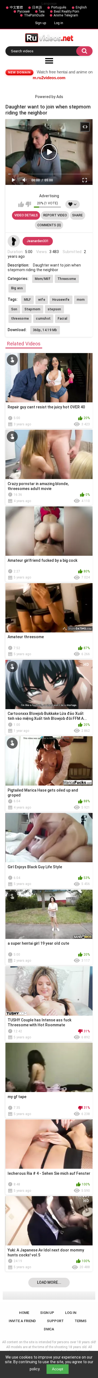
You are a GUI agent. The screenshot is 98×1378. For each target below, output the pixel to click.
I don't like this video (28, 204)
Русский (23, 11)
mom (81, 300)
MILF (27, 300)
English (81, 7)
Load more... (49, 1282)
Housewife (61, 300)
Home (24, 1313)
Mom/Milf (42, 279)
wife (41, 300)
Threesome (66, 279)
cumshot (43, 318)
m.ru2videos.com (49, 77)
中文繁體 (16, 7)
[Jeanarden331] (14, 241)
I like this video (21, 204)
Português (58, 7)
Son (14, 309)
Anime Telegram (66, 15)
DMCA (49, 1329)
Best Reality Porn (66, 11)
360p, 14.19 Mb (45, 330)
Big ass (17, 288)
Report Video (55, 215)
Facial (62, 318)
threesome (20, 318)
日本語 (37, 7)
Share (77, 215)
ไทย (42, 11)
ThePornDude (34, 15)
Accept (57, 1369)
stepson (54, 309)
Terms (81, 1321)
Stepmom (32, 309)
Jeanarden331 (38, 241)
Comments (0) (49, 225)
